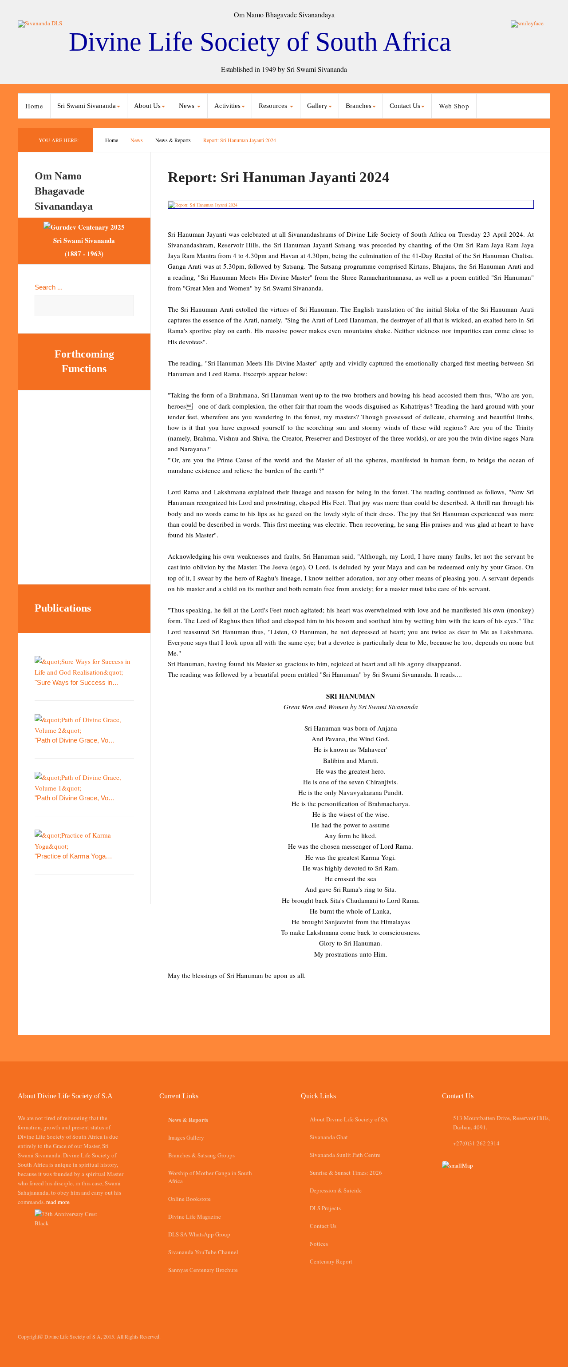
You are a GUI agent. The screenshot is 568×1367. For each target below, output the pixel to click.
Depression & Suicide (336, 1190)
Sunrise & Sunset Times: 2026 (346, 1172)
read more (58, 1202)
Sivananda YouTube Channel (203, 1252)
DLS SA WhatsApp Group (199, 1234)
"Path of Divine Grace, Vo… (75, 740)
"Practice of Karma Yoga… (73, 856)
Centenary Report (331, 1261)
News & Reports (173, 139)
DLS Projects (325, 1208)
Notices (319, 1244)
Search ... (49, 287)
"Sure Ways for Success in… (77, 682)
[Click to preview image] (350, 204)
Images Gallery (186, 1137)
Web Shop (454, 105)
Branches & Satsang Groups (201, 1155)
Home (34, 105)
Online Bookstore (189, 1199)
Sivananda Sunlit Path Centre (345, 1155)
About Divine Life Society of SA (349, 1119)
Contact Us (323, 1226)
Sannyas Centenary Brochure (203, 1270)
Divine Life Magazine (194, 1216)
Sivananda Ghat (329, 1137)
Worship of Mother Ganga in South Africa (210, 1177)
